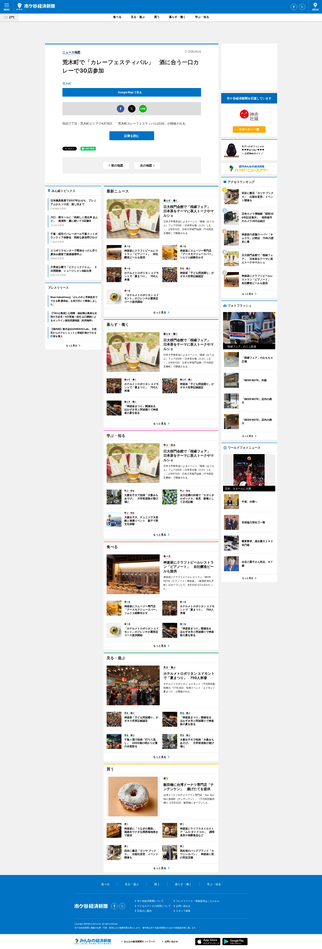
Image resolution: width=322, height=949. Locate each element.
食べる (117, 17)
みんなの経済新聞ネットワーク (92, 941)
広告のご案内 (144, 910)
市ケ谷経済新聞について (150, 900)
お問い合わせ (183, 905)
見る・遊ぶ (138, 17)
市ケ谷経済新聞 (35, 6)
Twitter (302, 7)
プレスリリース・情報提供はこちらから (198, 900)
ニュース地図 (71, 52)
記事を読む (131, 136)
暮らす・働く (177, 17)
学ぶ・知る (202, 17)
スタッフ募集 (183, 910)
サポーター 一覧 (249, 129)
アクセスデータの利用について (154, 905)
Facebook (294, 7)
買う (157, 17)
